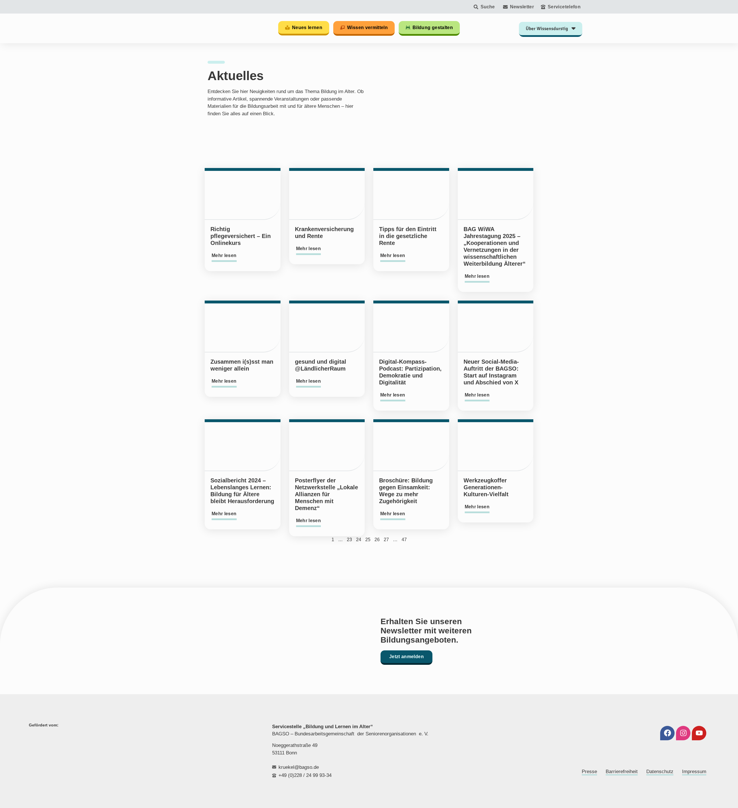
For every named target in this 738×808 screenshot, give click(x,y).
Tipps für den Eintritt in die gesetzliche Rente (407, 236)
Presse (589, 771)
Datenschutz (659, 771)
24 (358, 539)
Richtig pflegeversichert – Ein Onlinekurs (240, 236)
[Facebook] (667, 733)
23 (349, 539)
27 (386, 539)
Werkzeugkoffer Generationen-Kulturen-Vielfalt (486, 487)
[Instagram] (683, 733)
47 (404, 539)
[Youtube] (699, 733)
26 (377, 539)
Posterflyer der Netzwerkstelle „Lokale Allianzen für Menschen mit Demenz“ (326, 494)
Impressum (694, 771)
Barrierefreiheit (622, 771)
